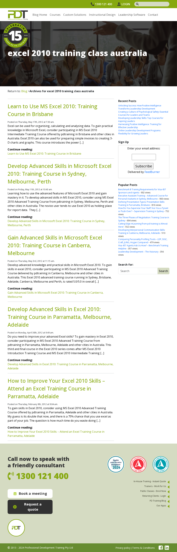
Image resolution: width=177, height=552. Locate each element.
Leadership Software (131, 15)
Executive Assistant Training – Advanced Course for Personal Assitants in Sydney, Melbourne (143, 197)
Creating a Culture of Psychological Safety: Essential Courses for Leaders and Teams (143, 113)
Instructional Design (102, 15)
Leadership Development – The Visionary (138, 251)
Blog (24, 91)
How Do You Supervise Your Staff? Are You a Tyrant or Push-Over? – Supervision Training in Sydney (143, 210)
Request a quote (33, 507)
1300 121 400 (103, 4)
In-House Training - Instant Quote (150, 481)
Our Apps (161, 505)
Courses (55, 15)
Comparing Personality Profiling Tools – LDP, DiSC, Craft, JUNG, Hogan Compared (142, 241)
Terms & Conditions (143, 547)
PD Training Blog (158, 500)
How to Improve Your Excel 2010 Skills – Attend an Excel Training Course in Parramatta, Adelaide (56, 388)
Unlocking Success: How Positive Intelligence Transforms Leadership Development (139, 107)
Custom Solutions (74, 15)
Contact (153, 15)
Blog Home (39, 15)
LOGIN (126, 4)
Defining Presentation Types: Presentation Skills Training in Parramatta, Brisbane (141, 203)
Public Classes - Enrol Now (153, 491)
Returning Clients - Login (154, 495)
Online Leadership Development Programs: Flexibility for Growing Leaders (139, 132)
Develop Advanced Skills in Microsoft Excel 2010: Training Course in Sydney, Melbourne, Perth (59, 173)
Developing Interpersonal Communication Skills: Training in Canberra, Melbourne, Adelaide (141, 231)
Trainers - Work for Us (155, 486)
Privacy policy (123, 547)
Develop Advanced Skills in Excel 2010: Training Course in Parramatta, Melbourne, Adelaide (59, 317)
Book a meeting (33, 493)
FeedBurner (152, 172)
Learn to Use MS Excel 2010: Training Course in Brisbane (44, 153)
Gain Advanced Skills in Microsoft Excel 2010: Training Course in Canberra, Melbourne (55, 245)
